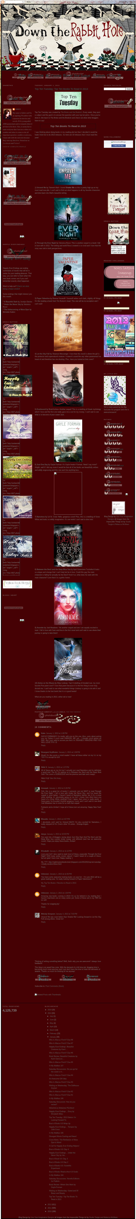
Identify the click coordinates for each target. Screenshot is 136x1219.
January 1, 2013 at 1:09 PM (69, 752)
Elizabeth (45, 851)
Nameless (41, 517)
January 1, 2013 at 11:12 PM (61, 851)
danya (43, 834)
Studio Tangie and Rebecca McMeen (103, 1217)
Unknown (45, 874)
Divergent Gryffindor (49, 752)
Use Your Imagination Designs (42, 1217)
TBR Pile (44, 757)
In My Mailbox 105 (56, 1133)
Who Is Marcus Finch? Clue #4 (61, 1075)
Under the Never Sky (12, 304)
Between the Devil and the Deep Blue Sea (54, 569)
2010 (50, 1211)
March (52, 1030)
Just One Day (42, 465)
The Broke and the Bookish (71, 112)
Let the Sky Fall (43, 354)
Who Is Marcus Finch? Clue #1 (61, 1095)
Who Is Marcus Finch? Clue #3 (61, 1082)
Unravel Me (41, 188)
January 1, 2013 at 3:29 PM (59, 788)
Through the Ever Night (46, 243)
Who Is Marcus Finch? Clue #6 (61, 1053)
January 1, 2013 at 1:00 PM (56, 733)
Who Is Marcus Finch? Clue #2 (61, 1092)
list (95, 755)
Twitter (16, 143)
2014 (50, 1010)
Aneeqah (44, 788)
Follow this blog (118, 145)
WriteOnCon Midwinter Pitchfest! (61, 1108)
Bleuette (44, 819)
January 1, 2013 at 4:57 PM (59, 819)
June (52, 1020)
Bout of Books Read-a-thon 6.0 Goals (63, 1172)
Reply (43, 745)
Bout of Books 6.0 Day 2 (58, 1162)
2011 (50, 1208)
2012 (50, 1204)
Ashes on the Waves (46, 683)
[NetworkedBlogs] (118, 142)
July (52, 1016)
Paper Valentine (43, 298)
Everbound (41, 409)
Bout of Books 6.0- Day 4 (59, 1149)
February (53, 1033)
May (52, 1023)
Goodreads (7, 143)
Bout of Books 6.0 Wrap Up (59, 1123)
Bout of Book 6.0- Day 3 (58, 1159)
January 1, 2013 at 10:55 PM (58, 834)
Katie (43, 733)
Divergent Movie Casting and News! (63, 1136)
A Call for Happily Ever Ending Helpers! (64, 1146)
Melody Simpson (48, 914)
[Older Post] (43, 981)
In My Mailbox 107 (56, 1066)
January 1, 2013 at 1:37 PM (58, 767)
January (53, 1037)
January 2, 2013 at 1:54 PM (60, 893)
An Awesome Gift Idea (57, 1079)
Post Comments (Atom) (55, 986)
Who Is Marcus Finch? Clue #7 (61, 1043)
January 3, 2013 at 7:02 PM (66, 914)
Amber (18, 109)
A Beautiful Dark (10, 302)
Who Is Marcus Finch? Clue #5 (61, 1062)
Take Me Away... (56, 778)
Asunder (40, 628)
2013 (50, 1013)
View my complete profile (14, 146)
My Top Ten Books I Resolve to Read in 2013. (59, 883)
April (52, 1027)
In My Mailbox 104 (56, 1175)
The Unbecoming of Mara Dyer (16, 310)
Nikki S (44, 767)
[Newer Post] (92, 981)
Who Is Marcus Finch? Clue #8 (61, 1040)
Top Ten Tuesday (73, 712)
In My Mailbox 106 (56, 1098)
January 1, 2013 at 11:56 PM (61, 874)
